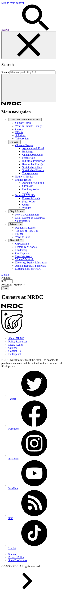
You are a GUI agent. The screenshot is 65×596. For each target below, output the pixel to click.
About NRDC (16, 240)
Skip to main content (12, 2)
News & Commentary (27, 214)
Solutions (20, 135)
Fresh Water (28, 201)
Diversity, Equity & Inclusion (31, 262)
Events (19, 233)
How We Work (23, 256)
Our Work (14, 142)
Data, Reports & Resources (30, 217)
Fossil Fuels (28, 157)
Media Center (15, 344)
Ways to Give (22, 236)
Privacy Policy (16, 557)
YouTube (13, 488)
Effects (19, 132)
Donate (5, 274)
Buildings (27, 151)
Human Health (23, 179)
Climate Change (24, 145)
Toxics (25, 192)
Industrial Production (33, 160)
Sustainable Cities (32, 167)
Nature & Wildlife (25, 195)
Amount (5, 277)
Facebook (13, 428)
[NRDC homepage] (11, 104)
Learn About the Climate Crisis (25, 119)
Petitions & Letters (25, 227)
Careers (12, 347)
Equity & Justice (24, 176)
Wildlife (26, 207)
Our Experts (22, 253)
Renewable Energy (32, 164)
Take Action (22, 138)
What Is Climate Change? (29, 126)
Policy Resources (17, 341)
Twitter (12, 398)
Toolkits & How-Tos (26, 230)
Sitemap (12, 554)
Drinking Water (30, 189)
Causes (19, 129)
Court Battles (22, 220)
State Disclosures (17, 560)
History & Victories (26, 246)
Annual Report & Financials (30, 265)
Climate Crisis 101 (25, 122)
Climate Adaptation (32, 154)
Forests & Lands (31, 198)
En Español (14, 354)
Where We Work (24, 259)
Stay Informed (17, 211)
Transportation (30, 173)
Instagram (13, 458)
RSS (10, 518)
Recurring (7, 284)
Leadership (21, 250)
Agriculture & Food (33, 148)
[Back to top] (27, 592)
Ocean (25, 204)
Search (5, 29)
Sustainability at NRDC (28, 268)
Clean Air (27, 185)
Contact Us (14, 350)
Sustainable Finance (33, 170)
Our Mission (22, 243)
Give (5, 288)
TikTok (12, 548)
